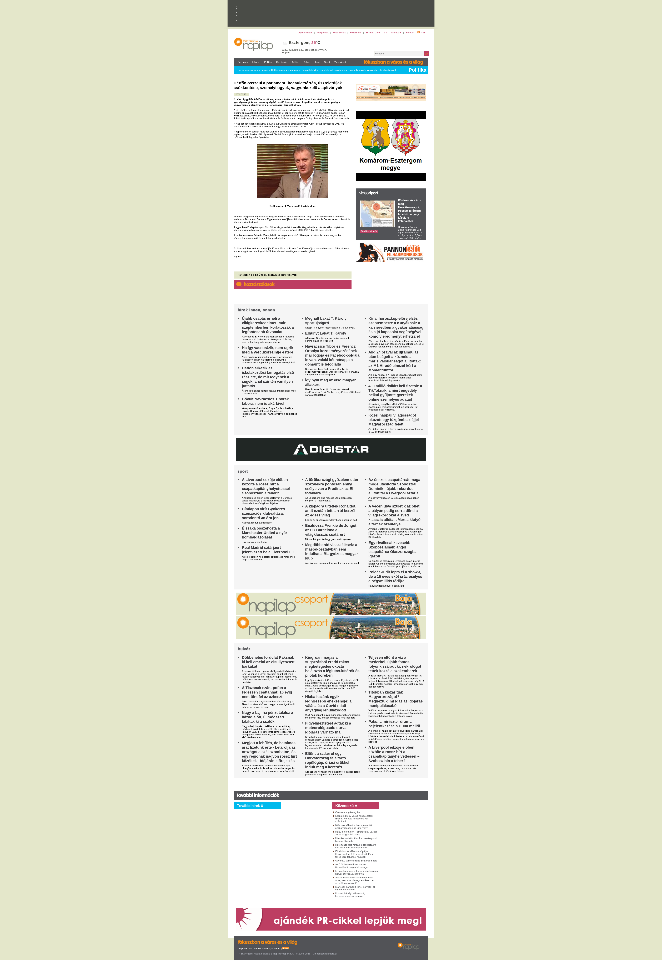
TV (385, 32)
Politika (268, 62)
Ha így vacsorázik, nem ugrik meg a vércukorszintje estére (267, 350)
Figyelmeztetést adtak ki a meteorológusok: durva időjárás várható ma (328, 727)
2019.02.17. (241, 94)
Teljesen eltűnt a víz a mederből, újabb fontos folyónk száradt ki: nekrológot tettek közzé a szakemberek (394, 664)
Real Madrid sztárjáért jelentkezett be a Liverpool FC (268, 549)
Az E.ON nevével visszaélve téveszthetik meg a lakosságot (351, 866)
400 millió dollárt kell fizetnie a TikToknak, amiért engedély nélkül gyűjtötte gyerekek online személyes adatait (395, 393)
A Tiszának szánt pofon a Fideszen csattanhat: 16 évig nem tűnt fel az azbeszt (267, 692)
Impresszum (245, 948)
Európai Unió (373, 32)
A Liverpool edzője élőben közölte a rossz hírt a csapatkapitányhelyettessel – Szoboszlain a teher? (267, 486)
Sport (327, 62)
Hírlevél (410, 32)
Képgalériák (339, 32)
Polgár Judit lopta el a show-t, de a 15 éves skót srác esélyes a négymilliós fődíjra (395, 576)
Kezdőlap (243, 62)
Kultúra (295, 62)
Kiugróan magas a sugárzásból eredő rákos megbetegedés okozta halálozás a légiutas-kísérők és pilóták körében (332, 666)
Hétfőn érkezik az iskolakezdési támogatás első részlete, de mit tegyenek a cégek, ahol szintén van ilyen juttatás (268, 377)
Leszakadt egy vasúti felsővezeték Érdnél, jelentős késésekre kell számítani (354, 818)
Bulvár (306, 62)
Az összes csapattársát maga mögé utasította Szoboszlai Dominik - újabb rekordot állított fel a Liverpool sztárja (394, 486)
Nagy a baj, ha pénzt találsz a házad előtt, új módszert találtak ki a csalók (267, 717)
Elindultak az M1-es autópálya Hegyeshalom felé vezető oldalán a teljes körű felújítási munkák (354, 854)
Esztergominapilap (248, 70)
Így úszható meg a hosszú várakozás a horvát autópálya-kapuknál (356, 872)
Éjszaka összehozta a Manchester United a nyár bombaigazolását (264, 532)
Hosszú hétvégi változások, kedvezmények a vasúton (350, 894)
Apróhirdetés (305, 32)
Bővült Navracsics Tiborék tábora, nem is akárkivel (265, 401)
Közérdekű (356, 32)
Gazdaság (281, 62)
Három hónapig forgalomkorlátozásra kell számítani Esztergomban (355, 846)
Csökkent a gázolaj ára (347, 812)
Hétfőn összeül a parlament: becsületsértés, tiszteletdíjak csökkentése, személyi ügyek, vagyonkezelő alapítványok (334, 70)
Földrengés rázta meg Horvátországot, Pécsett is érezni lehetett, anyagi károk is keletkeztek (409, 211)
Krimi (317, 62)
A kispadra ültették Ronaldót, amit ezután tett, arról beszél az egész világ (330, 510)
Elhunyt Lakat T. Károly (325, 333)
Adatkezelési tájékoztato (267, 948)
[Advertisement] (305, 840)
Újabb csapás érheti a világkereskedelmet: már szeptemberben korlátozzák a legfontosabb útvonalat (268, 325)
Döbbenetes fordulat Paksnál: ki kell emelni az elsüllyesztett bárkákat (268, 662)
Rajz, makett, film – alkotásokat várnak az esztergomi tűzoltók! (356, 833)
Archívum (396, 32)
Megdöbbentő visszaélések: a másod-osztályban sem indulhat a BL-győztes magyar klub (331, 551)
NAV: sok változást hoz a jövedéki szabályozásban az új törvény (353, 826)
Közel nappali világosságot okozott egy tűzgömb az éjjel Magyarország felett (393, 419)
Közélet (256, 62)
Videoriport (340, 62)
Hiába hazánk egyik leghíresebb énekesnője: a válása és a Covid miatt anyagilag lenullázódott (328, 703)
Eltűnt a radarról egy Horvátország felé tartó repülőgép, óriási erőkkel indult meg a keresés (327, 760)
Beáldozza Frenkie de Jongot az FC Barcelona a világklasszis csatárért (330, 530)
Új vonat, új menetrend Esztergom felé (356, 860)
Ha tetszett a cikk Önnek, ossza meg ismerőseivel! (267, 274)
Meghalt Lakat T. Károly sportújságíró (326, 320)
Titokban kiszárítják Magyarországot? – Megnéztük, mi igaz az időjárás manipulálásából (395, 699)
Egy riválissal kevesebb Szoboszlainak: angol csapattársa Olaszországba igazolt (392, 549)
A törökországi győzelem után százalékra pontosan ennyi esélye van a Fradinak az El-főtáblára (331, 486)
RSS (423, 32)
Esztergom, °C (304, 42)
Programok (323, 32)
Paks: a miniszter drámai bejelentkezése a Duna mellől (394, 723)
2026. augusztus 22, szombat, (304, 51)
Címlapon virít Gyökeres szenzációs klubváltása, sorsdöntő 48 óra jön (263, 513)
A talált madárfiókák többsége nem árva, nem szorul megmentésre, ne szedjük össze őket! (354, 880)
